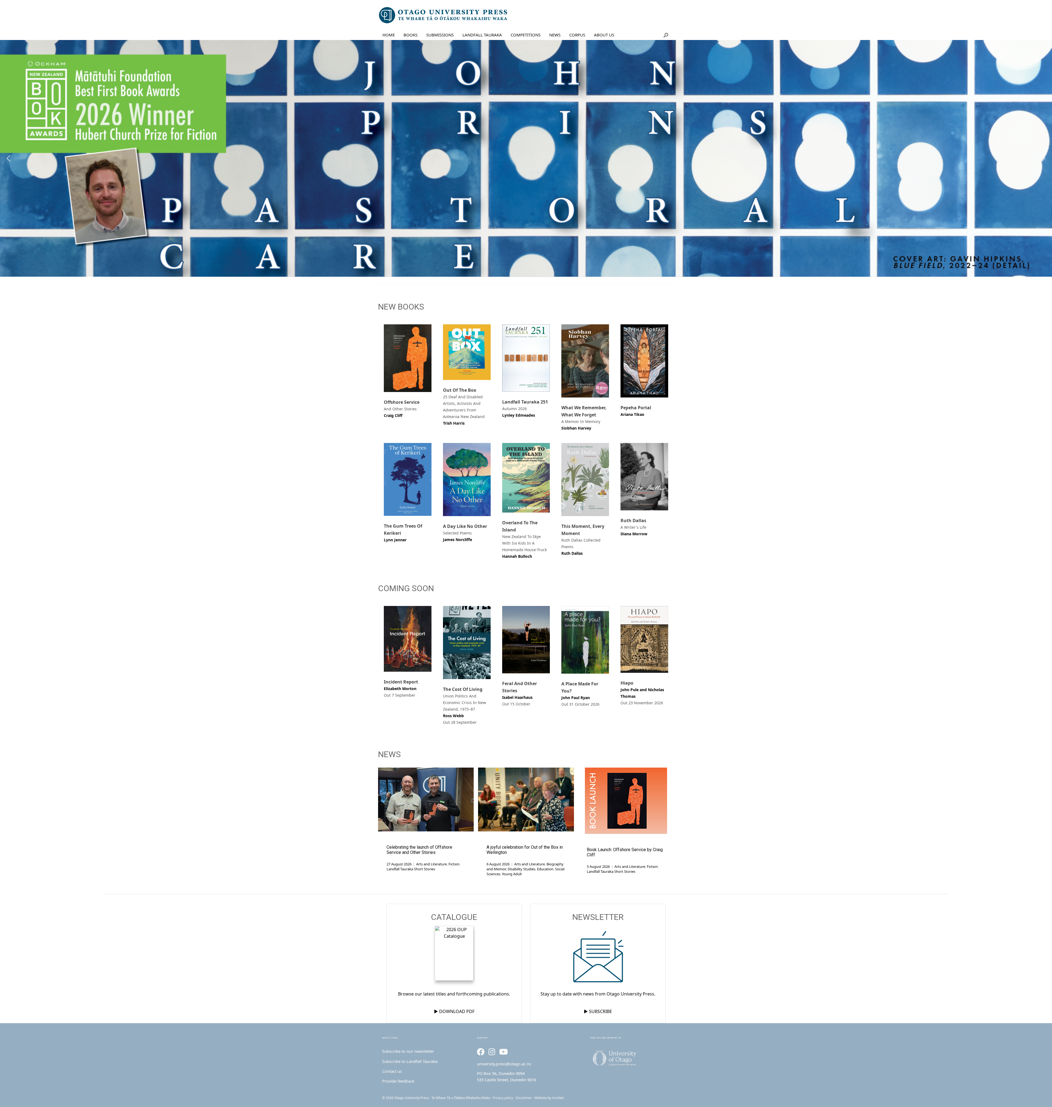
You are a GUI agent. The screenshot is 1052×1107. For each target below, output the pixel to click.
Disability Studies (521, 868)
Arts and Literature (431, 864)
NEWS (555, 35)
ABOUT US (604, 35)
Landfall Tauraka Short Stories (411, 868)
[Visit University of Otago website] (630, 1058)
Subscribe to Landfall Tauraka (410, 1061)
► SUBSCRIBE (598, 1011)
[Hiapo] (644, 639)
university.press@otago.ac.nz (504, 1063)
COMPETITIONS (526, 35)
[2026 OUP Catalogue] (454, 954)
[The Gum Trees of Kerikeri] (407, 479)
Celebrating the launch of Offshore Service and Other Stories (419, 850)
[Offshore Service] (407, 358)
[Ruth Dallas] (644, 476)
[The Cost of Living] (467, 642)
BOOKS (411, 35)
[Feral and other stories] (526, 640)
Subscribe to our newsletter (408, 1051)
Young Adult (512, 873)
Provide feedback (398, 1081)
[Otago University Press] (443, 15)
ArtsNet (558, 1097)
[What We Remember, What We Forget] (585, 360)
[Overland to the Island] (526, 478)
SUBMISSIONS (440, 35)
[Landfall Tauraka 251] (526, 358)
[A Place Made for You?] (585, 640)
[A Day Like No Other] (467, 479)
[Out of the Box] (467, 352)
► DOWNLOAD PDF (454, 1011)
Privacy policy (503, 1097)
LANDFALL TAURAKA (482, 35)
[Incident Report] (407, 639)
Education (545, 868)
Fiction (453, 864)
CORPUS (577, 35)
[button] (666, 35)
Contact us (392, 1071)
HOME (388, 35)
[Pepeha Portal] (644, 360)
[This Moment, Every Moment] (585, 479)
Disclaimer (524, 1097)
